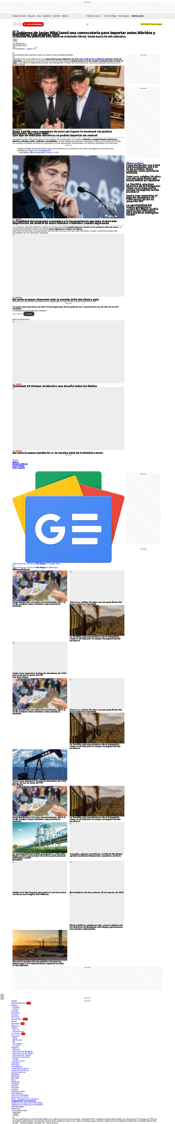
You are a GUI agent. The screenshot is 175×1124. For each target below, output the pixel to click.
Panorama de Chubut (21, 1055)
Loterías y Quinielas (20, 1095)
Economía (15, 1013)
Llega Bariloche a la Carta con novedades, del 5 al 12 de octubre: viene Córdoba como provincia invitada (143, 168)
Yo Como (16, 1046)
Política (15, 31)
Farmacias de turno (19, 1097)
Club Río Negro (110, 16)
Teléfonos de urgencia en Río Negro (27, 1103)
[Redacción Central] (15, 38)
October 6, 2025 (52, 152)
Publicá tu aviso (18, 1091)
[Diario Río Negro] (87, 24)
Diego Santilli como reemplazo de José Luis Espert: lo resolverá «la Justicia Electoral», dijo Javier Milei (62, 132)
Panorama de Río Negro (22, 1053)
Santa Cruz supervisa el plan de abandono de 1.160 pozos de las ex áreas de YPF (141, 198)
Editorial (16, 1049)
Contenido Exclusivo (20, 1068)
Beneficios (15, 1108)
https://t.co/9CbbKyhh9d (40, 150)
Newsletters (19, 1019)
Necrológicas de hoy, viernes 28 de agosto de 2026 (97, 892)
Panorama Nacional (21, 1057)
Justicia (15, 1009)
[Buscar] (20, 24)
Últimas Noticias (20, 1003)
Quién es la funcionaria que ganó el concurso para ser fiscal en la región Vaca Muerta (39, 893)
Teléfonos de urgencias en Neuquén (27, 1105)
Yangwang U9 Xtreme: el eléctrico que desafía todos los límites (54, 386)
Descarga (29, 314)
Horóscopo (17, 1040)
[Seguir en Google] (13, 57)
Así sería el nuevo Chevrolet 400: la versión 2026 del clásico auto (56, 299)
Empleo (14, 1089)
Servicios (15, 1017)
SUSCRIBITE (151, 24)
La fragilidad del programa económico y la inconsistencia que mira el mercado (64, 221)
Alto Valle (15, 1078)
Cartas (15, 1059)
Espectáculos (18, 1032)
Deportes (15, 1026)
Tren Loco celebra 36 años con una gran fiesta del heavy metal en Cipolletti (143, 178)
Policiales (15, 1063)
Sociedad (15, 1036)
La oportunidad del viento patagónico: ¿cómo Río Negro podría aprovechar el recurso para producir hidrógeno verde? (142, 209)
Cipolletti (56, 16)
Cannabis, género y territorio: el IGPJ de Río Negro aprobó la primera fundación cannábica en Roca (96, 855)
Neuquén (31, 16)
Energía (14, 1011)
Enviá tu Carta (18, 1061)
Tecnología (17, 1044)
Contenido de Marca (20, 1070)
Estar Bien (18, 1034)
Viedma (65, 16)
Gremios (16, 1007)
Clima (14, 1038)
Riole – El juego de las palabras (24, 1099)
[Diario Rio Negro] (13, 1117)
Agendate (17, 1023)
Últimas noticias (19, 16)
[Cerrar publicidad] (2, 995)
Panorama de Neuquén (22, 1051)
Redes (14, 1021)
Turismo (14, 1015)
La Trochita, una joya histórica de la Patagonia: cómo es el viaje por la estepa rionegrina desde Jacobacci (143, 188)
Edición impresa (18, 1072)
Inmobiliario (16, 1067)
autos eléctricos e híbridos (92, 59)
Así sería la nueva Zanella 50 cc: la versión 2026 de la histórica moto (58, 453)
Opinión (14, 1048)
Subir (15, 1115)
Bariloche (47, 16)
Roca (39, 16)
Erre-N (15, 1030)
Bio (13, 1042)
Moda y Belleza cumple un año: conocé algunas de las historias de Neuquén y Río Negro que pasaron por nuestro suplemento (96, 927)
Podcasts (15, 1065)
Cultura (14, 1028)
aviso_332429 (17, 314)
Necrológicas (124, 16)
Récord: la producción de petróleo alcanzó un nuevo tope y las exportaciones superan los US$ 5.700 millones (38, 963)
